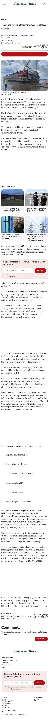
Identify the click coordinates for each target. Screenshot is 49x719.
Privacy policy (7, 665)
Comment (41, 639)
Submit (40, 270)
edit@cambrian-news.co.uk (16, 714)
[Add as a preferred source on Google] (27, 46)
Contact (5, 663)
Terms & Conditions (9, 660)
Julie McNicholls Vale (10, 35)
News (3, 19)
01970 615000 (13, 711)
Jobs (3, 667)
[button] (4, 4)
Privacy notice (10, 277)
